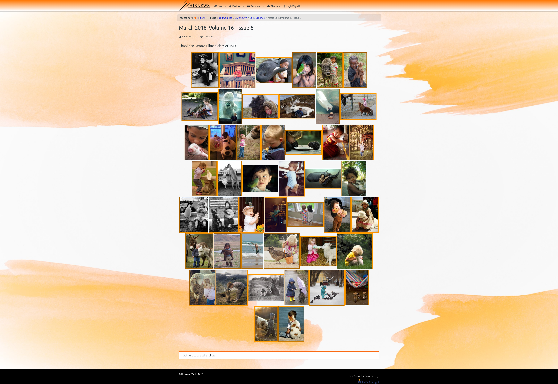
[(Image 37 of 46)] (318, 251)
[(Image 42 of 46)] (297, 287)
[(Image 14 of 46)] (222, 142)
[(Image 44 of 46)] (357, 287)
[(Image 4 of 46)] (304, 70)
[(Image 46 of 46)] (291, 324)
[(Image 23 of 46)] (292, 178)
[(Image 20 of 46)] (204, 178)
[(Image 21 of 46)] (229, 178)
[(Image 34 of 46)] (227, 251)
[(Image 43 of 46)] (327, 288)
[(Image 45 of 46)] (266, 324)
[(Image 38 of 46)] (355, 251)
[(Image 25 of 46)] (353, 178)
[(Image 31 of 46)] (337, 215)
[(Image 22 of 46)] (260, 178)
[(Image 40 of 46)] (231, 288)
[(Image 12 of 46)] (358, 106)
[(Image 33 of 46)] (199, 251)
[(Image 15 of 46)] (248, 142)
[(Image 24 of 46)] (323, 179)
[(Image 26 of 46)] (193, 215)
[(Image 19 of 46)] (361, 142)
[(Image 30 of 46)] (305, 214)
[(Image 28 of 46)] (251, 215)
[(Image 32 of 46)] (365, 215)
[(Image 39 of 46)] (202, 288)
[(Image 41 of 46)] (266, 287)
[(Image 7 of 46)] (199, 106)
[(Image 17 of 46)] (303, 142)
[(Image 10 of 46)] (297, 106)
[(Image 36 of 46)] (282, 251)
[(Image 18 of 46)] (335, 142)
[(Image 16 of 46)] (273, 142)
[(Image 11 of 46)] (328, 106)
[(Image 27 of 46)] (224, 215)
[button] (279, 355)
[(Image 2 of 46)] (237, 70)
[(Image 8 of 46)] (230, 106)
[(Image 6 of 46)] (355, 70)
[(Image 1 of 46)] (205, 70)
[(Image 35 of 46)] (252, 251)
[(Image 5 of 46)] (330, 70)
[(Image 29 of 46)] (276, 214)
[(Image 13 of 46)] (197, 142)
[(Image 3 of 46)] (274, 70)
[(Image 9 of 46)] (260, 106)
